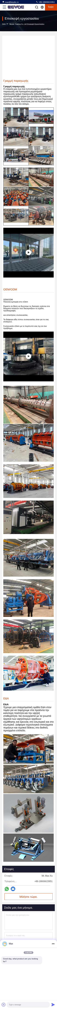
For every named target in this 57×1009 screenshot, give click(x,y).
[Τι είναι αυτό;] (7, 889)
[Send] (53, 1005)
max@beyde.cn (12, 2)
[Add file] (4, 1005)
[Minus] (53, 943)
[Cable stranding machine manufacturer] (28, 356)
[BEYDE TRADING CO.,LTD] (28, 253)
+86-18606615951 (46, 2)
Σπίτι (4, 24)
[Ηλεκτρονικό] (13, 889)
